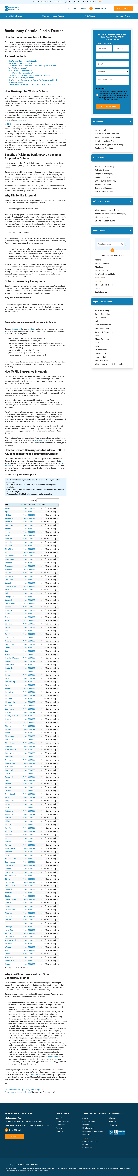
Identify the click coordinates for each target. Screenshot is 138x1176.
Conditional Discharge (104, 188)
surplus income (21, 120)
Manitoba (99, 267)
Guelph (7, 651)
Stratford (8, 893)
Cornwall (8, 600)
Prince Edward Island (104, 285)
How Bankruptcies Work (105, 141)
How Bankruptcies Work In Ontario (21, 63)
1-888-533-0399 (29, 508)
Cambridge (9, 583)
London (8, 722)
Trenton (8, 923)
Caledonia (9, 580)
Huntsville (9, 668)
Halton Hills (9, 961)
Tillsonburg (9, 913)
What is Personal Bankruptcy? (107, 137)
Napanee (8, 746)
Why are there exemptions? (23, 73)
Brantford (8, 569)
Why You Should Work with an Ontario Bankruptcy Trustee (29, 85)
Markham (8, 726)
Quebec (98, 288)
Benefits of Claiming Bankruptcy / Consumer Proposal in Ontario (32, 66)
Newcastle (9, 756)
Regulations (32, 329)
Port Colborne (10, 825)
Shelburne (9, 865)
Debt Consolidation (103, 325)
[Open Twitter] (113, 1125)
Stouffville (9, 889)
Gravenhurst (9, 644)
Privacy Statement (62, 1121)
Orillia (7, 780)
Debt (97, 321)
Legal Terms (60, 1125)
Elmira (7, 614)
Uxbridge (8, 927)
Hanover (8, 661)
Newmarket (9, 760)
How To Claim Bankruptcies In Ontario (22, 61)
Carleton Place (10, 586)
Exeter (7, 627)
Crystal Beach (10, 603)
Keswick (8, 688)
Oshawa (8, 787)
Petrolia (8, 818)
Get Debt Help (101, 130)
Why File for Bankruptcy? (17, 68)
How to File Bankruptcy (104, 166)
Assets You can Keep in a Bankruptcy (110, 214)
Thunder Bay (10, 910)
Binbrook (8, 546)
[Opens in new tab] (117, 1132)
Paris (7, 797)
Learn (75, 8)
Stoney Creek (10, 886)
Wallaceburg (9, 937)
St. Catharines (10, 876)
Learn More (99, 2)
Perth (7, 808)
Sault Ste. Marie (11, 859)
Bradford (8, 563)
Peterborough (10, 814)
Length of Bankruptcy (104, 174)
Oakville (8, 774)
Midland (8, 729)
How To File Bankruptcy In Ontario (21, 78)
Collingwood (9, 597)
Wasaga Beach (10, 940)
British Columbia (102, 263)
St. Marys (8, 879)
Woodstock (9, 957)
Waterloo (8, 944)
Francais (112, 1121)
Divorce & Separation (104, 332)
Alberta (98, 260)
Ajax (6, 512)
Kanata (8, 678)
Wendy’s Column (102, 360)
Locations (59, 1131)
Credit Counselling (102, 314)
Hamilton (8, 654)
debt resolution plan (53, 1057)
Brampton (9, 566)
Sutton (7, 906)
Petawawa (9, 811)
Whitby (7, 950)
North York (9, 770)
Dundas (8, 607)
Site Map (59, 1128)
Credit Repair (100, 318)
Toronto (8, 920)
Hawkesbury (10, 665)
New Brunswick (101, 270)
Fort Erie (8, 634)
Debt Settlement (102, 328)
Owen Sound (10, 794)
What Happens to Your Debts (107, 210)
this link (9, 124)
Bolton (7, 552)
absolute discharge (42, 440)
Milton (7, 733)
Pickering (8, 821)
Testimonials (100, 353)
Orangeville (9, 777)
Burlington (9, 576)
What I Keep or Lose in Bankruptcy (109, 364)
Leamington (9, 709)
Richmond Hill (10, 848)
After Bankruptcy (102, 310)
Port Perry (9, 838)
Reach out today (37, 1075)
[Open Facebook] (110, 1125)
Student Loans (101, 350)
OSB (97, 343)
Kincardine (9, 692)
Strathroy (8, 896)
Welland (8, 947)
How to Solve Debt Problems (107, 134)
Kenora (8, 685)
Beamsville (9, 539)
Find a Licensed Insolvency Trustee (18, 1092)
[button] (21, 505)
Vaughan (8, 933)
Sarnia (7, 855)
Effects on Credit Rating (105, 221)
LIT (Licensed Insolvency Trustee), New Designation (24, 1090)
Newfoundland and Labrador (107, 274)
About (83, 8)
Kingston (8, 699)
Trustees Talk (100, 357)
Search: (33, 500)
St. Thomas (9, 882)
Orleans (8, 784)
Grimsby (8, 648)
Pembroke (9, 804)
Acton (7, 508)
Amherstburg (10, 518)
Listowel (8, 719)
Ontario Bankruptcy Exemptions (20, 70)
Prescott (8, 842)
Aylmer (8, 532)
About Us (59, 1118)
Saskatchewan (101, 292)
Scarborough (10, 862)
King (6, 695)
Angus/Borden (10, 525)
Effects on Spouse (102, 217)
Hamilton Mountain (12, 658)
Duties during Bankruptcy (105, 181)
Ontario (98, 281)
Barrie (7, 535)
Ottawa (8, 791)
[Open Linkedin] (116, 1125)
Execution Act (17, 329)
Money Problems (102, 339)
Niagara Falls (10, 763)
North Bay (9, 767)
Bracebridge (9, 559)
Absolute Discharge (103, 184)
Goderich (8, 641)
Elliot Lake (9, 610)
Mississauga (10, 736)
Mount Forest (10, 743)
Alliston (8, 515)
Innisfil (7, 675)
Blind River (9, 549)
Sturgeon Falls (10, 899)
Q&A (97, 346)
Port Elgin (8, 831)
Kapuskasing (10, 682)
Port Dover (9, 828)
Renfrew (8, 845)
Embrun (8, 617)
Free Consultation (123, 8)
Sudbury (8, 903)
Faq (68, 8)
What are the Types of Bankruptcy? (109, 144)
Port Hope (9, 835)
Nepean (8, 964)
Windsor (8, 954)
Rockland (8, 852)
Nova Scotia (100, 278)
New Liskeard (10, 753)
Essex (7, 620)
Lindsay (8, 712)
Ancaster (8, 522)
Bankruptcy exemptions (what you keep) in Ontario (31, 75)
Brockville (8, 573)
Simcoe (8, 869)
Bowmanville (10, 556)
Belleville (8, 542)
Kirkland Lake (10, 702)
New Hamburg (10, 750)
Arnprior (8, 529)
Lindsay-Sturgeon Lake (13, 716)
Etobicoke (8, 624)
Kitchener (8, 705)
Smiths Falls (9, 872)
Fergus (7, 631)
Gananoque (9, 637)
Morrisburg (9, 739)
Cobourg (8, 593)
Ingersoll (8, 672)
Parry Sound (9, 801)
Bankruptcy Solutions (104, 148)
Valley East (9, 930)
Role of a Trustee (102, 170)
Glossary (112, 1118)
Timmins (8, 916)
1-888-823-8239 (15, 1130)
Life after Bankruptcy (104, 191)
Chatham (8, 590)
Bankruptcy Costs (102, 177)
